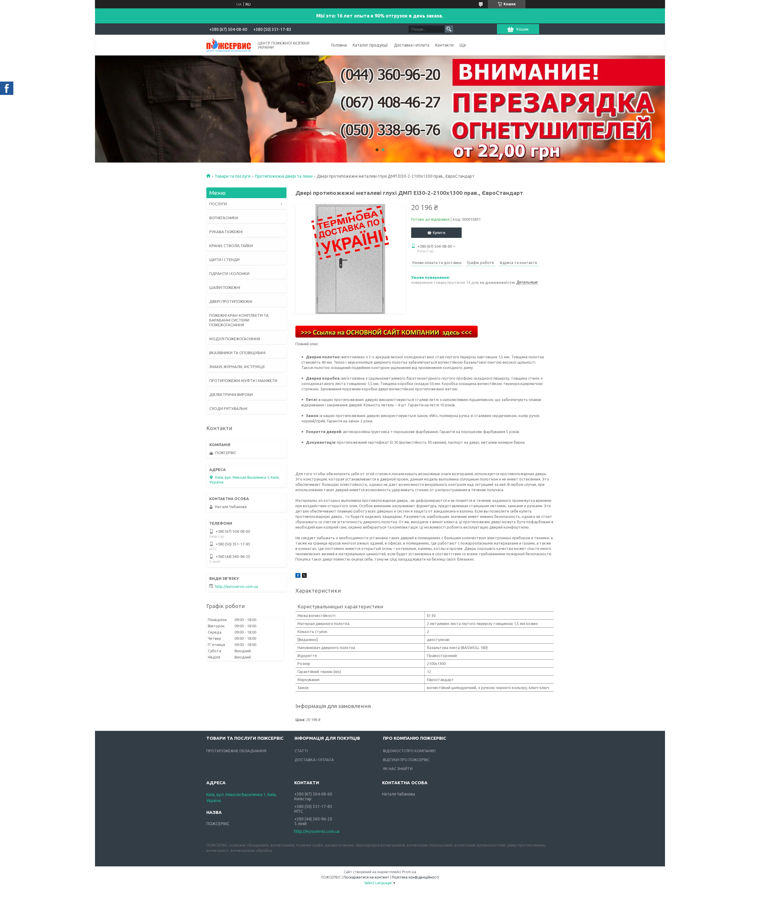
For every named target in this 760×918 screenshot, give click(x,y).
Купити (439, 232)
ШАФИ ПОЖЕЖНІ (224, 287)
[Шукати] (449, 29)
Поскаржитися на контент (366, 877)
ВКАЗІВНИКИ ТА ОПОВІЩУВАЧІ (237, 353)
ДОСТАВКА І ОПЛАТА (314, 760)
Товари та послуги (233, 176)
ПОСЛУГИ (218, 204)
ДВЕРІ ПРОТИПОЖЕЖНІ (230, 301)
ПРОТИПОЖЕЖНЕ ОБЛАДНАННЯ (236, 751)
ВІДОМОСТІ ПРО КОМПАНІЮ (409, 751)
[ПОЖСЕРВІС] (228, 44)
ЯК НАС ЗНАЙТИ (398, 768)
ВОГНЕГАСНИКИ (223, 218)
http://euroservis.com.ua (236, 586)
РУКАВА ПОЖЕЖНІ (226, 232)
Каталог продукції (370, 45)
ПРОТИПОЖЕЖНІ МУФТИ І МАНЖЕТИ (243, 380)
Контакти (444, 45)
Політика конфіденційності (415, 877)
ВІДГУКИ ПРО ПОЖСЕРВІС (406, 760)
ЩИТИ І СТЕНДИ (224, 259)
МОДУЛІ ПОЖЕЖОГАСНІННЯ (234, 339)
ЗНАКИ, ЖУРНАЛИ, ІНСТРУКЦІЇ (237, 367)
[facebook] (297, 576)
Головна (339, 45)
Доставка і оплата (411, 45)
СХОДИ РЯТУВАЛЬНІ (228, 408)
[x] (304, 576)
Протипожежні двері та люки (284, 176)
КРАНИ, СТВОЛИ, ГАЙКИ (231, 246)
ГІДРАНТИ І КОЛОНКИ (229, 273)
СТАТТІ (301, 751)
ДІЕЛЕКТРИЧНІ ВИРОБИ (231, 394)
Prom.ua (409, 872)
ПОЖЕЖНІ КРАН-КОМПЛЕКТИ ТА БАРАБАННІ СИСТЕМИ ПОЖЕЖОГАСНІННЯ (239, 320)
